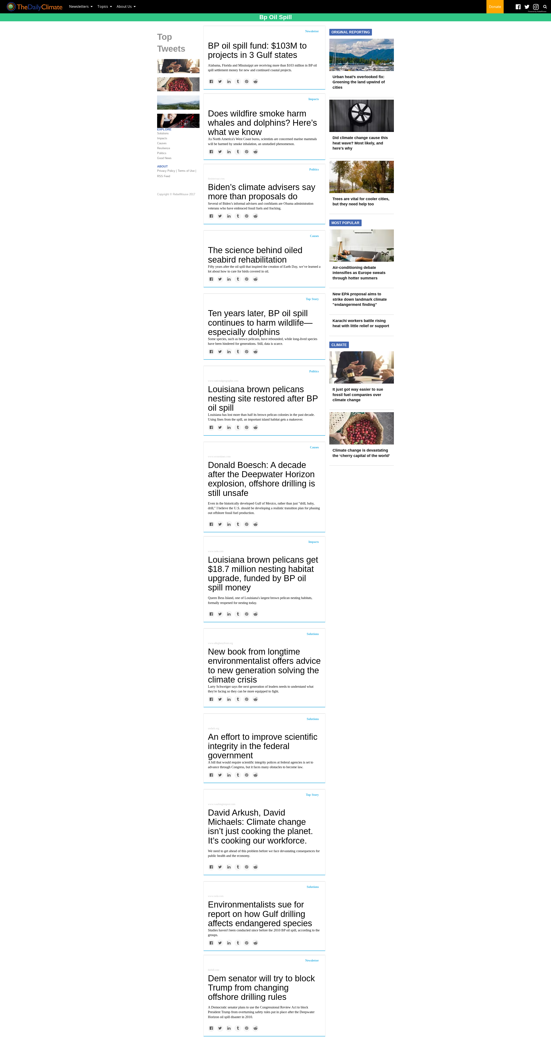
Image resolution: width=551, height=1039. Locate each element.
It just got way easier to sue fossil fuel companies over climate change (358, 394)
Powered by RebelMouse (537, 11)
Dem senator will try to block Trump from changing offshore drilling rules (261, 988)
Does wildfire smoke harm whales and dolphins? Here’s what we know (262, 123)
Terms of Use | (187, 170)
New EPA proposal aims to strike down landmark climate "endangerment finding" (360, 299)
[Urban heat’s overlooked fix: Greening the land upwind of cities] (361, 54)
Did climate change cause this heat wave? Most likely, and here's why (360, 143)
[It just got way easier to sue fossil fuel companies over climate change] (178, 66)
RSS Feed (163, 176)
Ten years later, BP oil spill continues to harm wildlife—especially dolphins (260, 322)
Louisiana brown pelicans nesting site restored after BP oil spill (263, 398)
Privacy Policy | (167, 170)
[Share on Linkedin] (229, 81)
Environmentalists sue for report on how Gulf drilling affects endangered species (260, 914)
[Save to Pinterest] (246, 81)
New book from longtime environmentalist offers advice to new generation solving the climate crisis (264, 665)
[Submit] (545, 6)
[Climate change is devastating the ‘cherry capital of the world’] (178, 84)
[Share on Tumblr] (237, 81)
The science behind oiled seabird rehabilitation (255, 254)
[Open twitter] (527, 7)
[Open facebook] (518, 7)
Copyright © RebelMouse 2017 (176, 194)
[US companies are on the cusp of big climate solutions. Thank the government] (178, 120)
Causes (314, 236)
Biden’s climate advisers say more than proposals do (261, 191)
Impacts (313, 99)
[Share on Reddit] (255, 81)
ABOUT (162, 166)
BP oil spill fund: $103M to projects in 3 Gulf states (257, 50)
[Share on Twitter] (220, 81)
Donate (495, 6)
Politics (314, 169)
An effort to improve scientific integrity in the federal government (262, 746)
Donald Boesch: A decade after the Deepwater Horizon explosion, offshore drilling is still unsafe (261, 479)
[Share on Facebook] (211, 81)
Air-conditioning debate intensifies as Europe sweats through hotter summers (359, 272)
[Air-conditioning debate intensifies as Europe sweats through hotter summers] (361, 245)
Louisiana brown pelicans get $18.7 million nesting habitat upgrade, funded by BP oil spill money (263, 573)
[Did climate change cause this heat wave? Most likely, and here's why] (361, 115)
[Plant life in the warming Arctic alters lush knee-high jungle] (178, 102)
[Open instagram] (536, 7)
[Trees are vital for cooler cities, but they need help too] (361, 176)
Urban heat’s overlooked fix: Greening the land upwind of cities (359, 82)
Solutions (313, 634)
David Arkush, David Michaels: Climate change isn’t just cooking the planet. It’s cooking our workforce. (260, 826)
